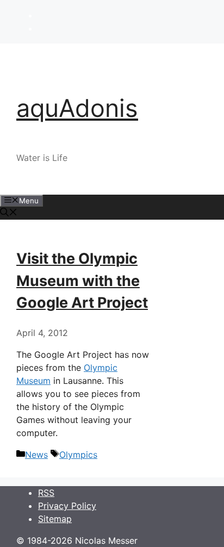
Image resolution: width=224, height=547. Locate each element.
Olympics (78, 454)
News (36, 454)
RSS (46, 492)
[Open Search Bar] (8, 213)
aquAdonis (77, 108)
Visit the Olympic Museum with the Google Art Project (82, 281)
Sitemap (55, 518)
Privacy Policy (67, 505)
